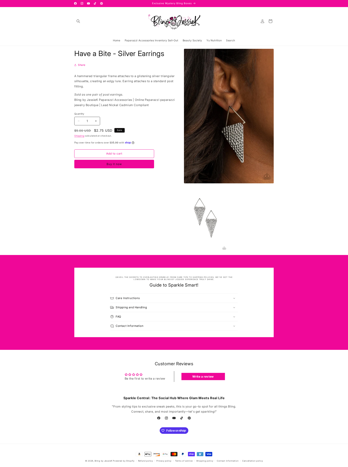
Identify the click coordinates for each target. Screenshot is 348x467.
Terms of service (184, 460)
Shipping (79, 135)
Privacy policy (163, 460)
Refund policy (145, 460)
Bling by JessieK (103, 461)
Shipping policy (204, 460)
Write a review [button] (203, 376)
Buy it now (114, 164)
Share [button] (81, 64)
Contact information (228, 460)
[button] (78, 21)
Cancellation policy (252, 460)
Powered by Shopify (123, 461)
